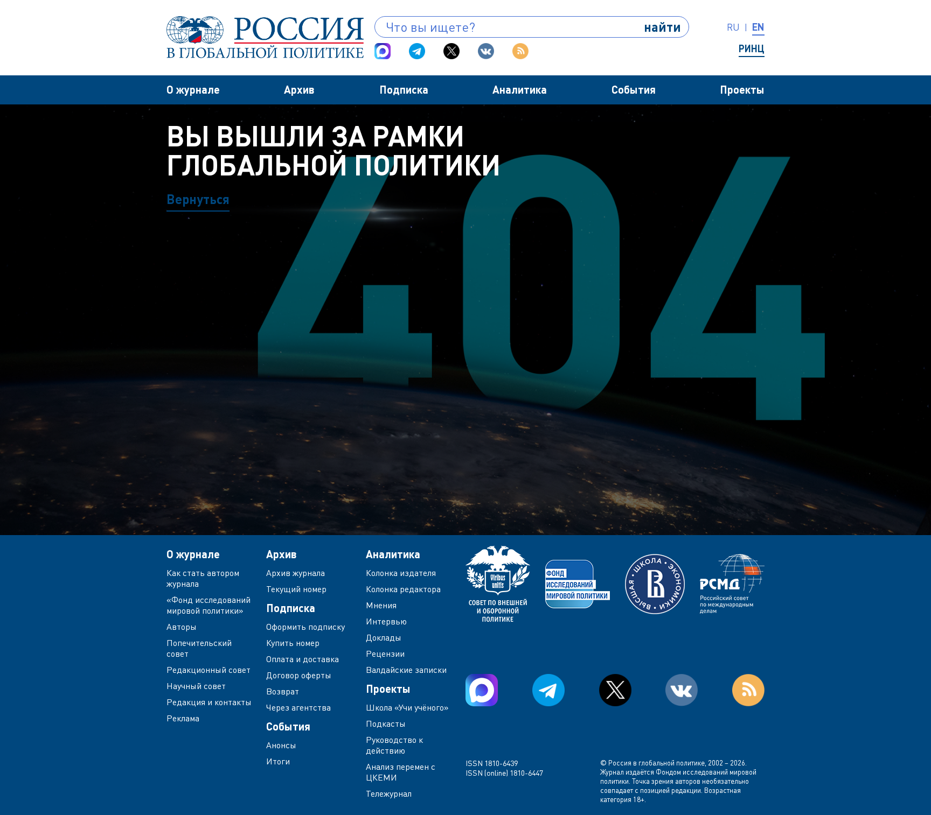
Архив (299, 89)
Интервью (386, 621)
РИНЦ (752, 48)
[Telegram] (417, 51)
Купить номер (292, 642)
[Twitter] (451, 51)
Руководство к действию (394, 745)
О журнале (193, 89)
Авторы (181, 626)
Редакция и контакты (209, 702)
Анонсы (281, 745)
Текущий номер (296, 589)
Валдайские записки (406, 669)
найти (662, 26)
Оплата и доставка (302, 659)
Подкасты (386, 723)
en (758, 27)
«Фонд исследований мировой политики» (208, 605)
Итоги (278, 761)
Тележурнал (389, 793)
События (634, 89)
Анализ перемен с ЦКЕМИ (400, 772)
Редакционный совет (208, 669)
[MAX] (382, 51)
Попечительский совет (199, 648)
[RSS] (520, 51)
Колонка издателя (401, 572)
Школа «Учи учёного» (407, 707)
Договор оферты (298, 675)
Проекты (742, 89)
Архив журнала (295, 572)
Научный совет (196, 685)
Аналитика (519, 89)
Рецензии (385, 653)
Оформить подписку (305, 626)
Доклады (383, 637)
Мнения (381, 605)
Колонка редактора (403, 589)
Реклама (182, 718)
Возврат (282, 691)
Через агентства (298, 707)
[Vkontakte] (486, 51)
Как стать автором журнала (202, 578)
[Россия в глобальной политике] (265, 37)
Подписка (403, 89)
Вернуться (198, 199)
